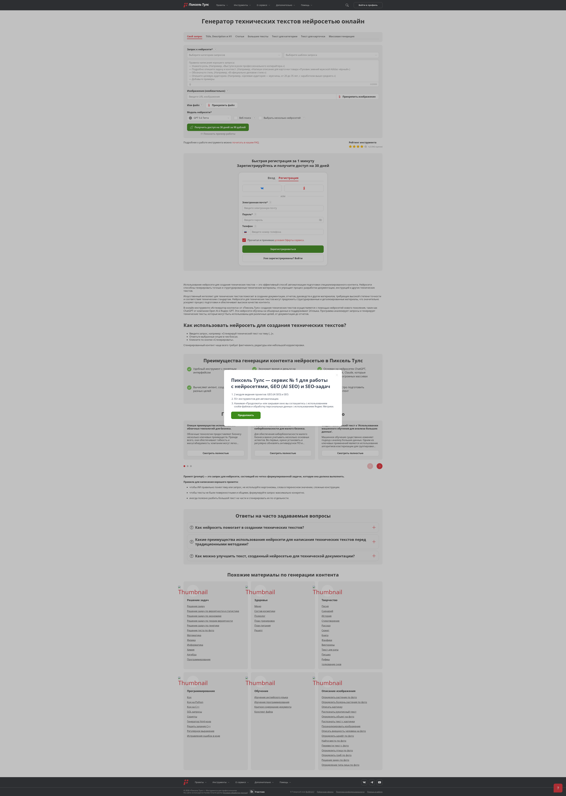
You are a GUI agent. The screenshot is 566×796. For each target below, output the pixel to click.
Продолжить (246, 415)
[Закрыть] (336, 374)
